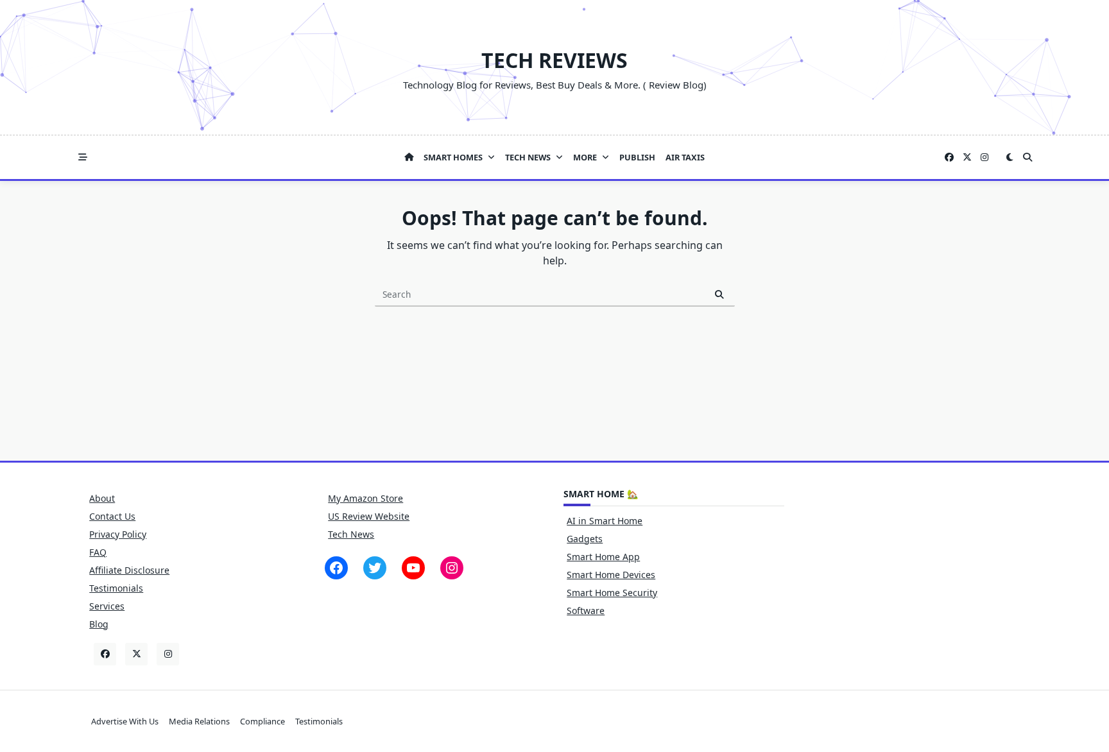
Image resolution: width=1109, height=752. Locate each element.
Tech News (528, 157)
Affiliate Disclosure (129, 570)
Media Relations (199, 721)
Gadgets (585, 539)
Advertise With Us (125, 721)
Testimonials (116, 588)
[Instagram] (984, 157)
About (102, 498)
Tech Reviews (554, 60)
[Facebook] (949, 157)
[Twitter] (967, 157)
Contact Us (112, 516)
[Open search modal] (1027, 157)
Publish (637, 157)
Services (107, 606)
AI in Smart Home (604, 521)
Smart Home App (603, 557)
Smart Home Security (612, 592)
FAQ (98, 552)
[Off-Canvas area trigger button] (83, 157)
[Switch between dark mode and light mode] (1009, 157)
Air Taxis (685, 157)
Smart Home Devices (611, 574)
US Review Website (368, 516)
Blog (98, 624)
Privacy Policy (117, 534)
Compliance (262, 721)
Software (586, 610)
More (585, 157)
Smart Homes (453, 157)
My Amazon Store (365, 498)
